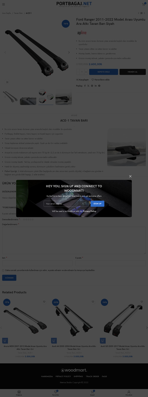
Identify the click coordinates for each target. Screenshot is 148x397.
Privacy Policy (89, 211)
